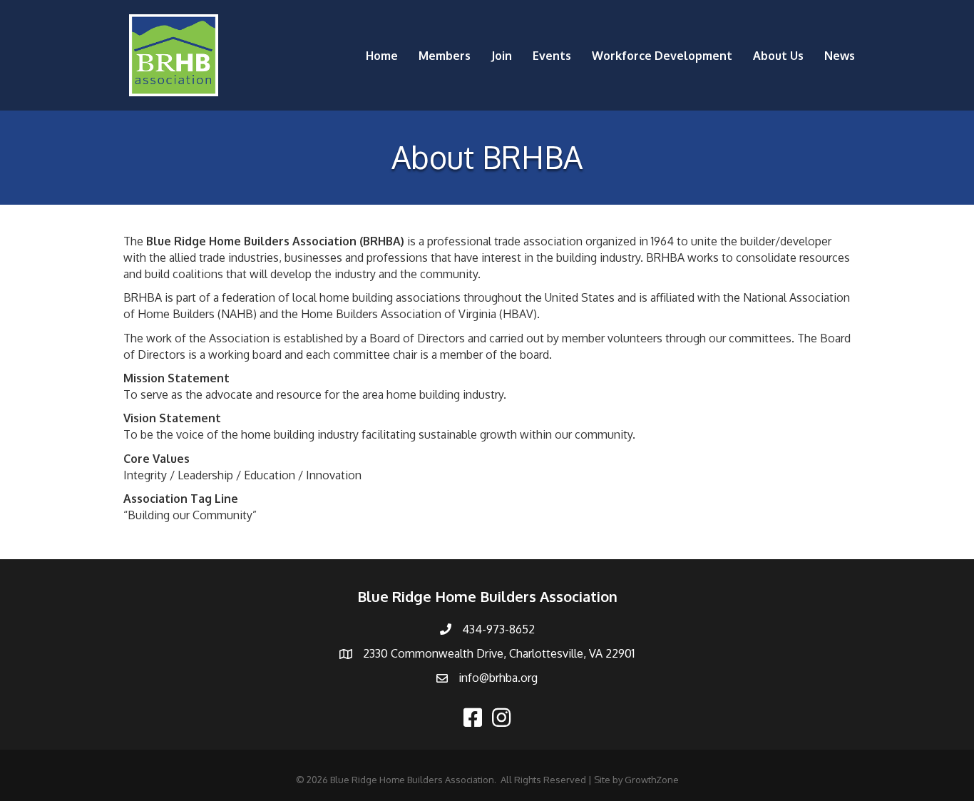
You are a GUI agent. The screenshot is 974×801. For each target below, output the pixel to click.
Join (501, 56)
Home (382, 56)
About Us (778, 56)
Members (445, 56)
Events (552, 56)
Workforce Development (662, 56)
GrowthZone (652, 779)
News (839, 56)
